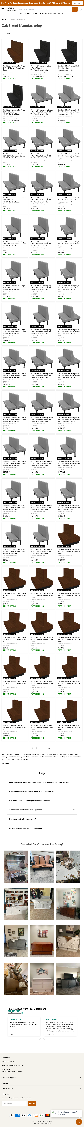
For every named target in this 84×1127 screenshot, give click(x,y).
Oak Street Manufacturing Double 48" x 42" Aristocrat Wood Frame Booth (14, 639)
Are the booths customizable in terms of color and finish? (42, 791)
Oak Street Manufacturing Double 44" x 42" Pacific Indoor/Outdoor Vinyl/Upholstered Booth (42, 419)
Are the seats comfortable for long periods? (42, 810)
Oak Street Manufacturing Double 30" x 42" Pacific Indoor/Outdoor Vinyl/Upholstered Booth (69, 419)
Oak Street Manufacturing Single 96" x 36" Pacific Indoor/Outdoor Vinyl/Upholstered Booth (14, 244)
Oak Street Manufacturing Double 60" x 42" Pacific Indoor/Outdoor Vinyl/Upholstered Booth (69, 376)
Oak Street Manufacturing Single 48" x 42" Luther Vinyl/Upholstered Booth (68, 68)
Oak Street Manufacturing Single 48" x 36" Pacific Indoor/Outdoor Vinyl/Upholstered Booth (42, 288)
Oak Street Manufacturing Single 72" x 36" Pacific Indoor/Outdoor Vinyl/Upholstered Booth (69, 244)
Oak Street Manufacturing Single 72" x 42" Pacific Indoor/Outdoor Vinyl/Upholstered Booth (14, 507)
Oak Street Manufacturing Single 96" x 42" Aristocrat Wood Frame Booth (42, 683)
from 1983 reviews (14, 1013)
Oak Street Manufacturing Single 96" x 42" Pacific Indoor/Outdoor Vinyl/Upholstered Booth (42, 463)
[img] (43, 1011)
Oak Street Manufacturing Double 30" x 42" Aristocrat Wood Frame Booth (69, 639)
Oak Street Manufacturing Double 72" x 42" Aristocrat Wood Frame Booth (42, 595)
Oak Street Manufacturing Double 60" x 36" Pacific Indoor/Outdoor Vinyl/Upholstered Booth (42, 156)
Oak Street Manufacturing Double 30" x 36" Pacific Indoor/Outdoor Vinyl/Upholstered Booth (42, 200)
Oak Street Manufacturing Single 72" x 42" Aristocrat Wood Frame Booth (14, 727)
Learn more (77, 3)
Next (49, 748)
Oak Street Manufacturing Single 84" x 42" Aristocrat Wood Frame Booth (69, 683)
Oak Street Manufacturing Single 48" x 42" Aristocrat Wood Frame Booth (69, 727)
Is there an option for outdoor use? (42, 819)
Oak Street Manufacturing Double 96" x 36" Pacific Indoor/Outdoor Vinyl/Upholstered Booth (42, 112)
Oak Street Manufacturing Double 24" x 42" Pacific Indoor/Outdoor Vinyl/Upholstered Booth (14, 463)
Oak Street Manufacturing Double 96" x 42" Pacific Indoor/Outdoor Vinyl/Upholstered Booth (69, 332)
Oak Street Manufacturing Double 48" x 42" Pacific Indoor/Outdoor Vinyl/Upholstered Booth (14, 419)
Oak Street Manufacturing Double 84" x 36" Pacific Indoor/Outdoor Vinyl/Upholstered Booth (69, 112)
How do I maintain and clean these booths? (42, 828)
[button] (40, 1039)
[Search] (75, 9)
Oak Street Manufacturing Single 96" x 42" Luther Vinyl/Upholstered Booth (41, 68)
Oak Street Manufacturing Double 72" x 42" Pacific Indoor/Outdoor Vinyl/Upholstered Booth (42, 376)
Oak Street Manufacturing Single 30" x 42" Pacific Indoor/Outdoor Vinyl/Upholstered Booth (42, 551)
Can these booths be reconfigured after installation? (42, 800)
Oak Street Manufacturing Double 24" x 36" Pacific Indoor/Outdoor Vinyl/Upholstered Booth (69, 200)
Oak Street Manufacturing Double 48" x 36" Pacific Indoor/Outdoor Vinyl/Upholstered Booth (69, 156)
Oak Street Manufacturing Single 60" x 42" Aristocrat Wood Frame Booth (42, 727)
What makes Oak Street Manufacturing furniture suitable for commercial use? (42, 782)
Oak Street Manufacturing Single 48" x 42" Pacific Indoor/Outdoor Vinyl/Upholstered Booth (69, 507)
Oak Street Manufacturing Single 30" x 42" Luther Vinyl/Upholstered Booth (14, 112)
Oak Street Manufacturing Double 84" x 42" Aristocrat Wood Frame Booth (14, 595)
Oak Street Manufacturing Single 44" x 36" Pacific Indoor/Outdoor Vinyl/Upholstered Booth (69, 288)
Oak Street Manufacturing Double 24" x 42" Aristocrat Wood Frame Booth (14, 683)
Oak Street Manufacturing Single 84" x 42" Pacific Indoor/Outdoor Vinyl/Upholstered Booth (69, 463)
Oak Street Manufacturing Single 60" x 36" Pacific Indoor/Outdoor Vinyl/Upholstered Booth (14, 288)
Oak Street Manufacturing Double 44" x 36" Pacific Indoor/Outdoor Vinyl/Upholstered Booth (14, 200)
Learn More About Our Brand (42, 1123)
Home (4, 19)
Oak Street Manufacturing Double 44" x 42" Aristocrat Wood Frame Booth (42, 639)
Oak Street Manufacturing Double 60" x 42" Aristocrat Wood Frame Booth (69, 595)
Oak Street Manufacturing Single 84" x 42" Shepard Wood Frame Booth (14, 68)
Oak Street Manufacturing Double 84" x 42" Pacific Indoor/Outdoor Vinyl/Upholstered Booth (14, 376)
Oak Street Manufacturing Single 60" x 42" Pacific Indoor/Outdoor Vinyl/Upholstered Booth (42, 507)
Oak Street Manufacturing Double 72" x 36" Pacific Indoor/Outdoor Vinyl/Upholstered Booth (14, 156)
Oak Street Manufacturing (10, 72)
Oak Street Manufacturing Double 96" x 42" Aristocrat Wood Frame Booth (69, 551)
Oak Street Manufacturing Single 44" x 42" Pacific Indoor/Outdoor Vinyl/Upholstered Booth (14, 551)
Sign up (32, 1104)
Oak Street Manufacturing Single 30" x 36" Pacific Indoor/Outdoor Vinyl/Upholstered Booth (14, 332)
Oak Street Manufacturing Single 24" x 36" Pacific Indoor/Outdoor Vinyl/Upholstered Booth (42, 332)
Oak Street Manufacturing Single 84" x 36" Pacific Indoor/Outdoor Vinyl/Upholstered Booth (42, 244)
